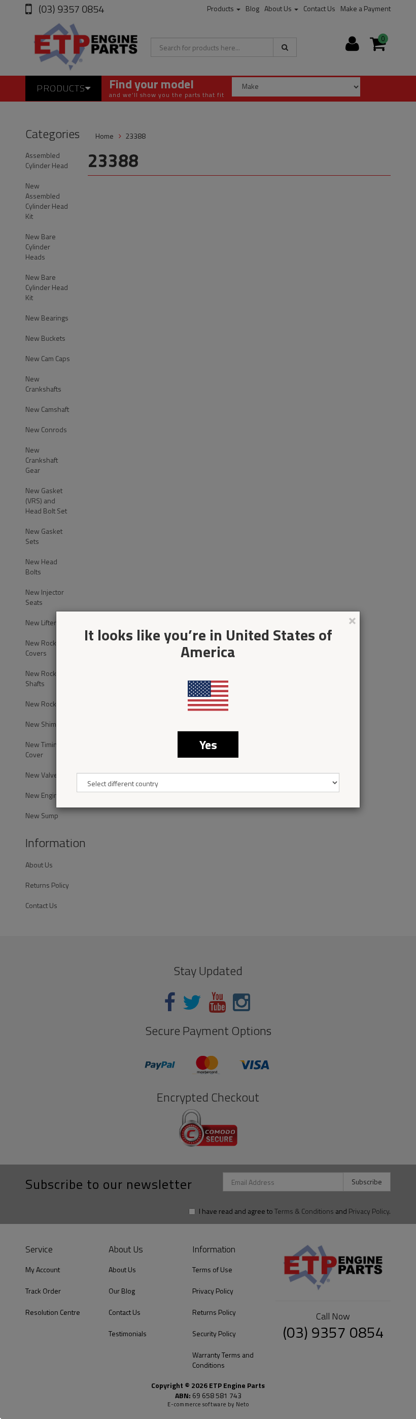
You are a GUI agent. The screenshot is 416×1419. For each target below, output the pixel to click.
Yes (208, 744)
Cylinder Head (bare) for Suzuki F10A (80, 1379)
